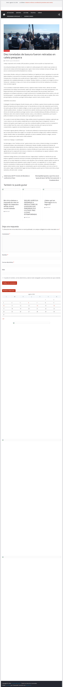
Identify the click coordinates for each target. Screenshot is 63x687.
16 (54, 305)
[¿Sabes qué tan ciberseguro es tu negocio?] (52, 189)
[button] (21, 16)
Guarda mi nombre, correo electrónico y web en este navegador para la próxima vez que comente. (32, 278)
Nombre (5, 255)
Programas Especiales (13, 16)
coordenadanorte (16, 60)
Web (3, 270)
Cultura (25, 12)
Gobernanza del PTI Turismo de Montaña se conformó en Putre (17, 177)
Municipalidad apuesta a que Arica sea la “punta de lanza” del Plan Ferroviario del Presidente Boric (47, 178)
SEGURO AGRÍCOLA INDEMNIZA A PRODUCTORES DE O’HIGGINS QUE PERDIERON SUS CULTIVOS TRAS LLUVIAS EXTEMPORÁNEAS (31, 207)
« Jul (3, 318)
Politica (33, 12)
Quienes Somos (28, 16)
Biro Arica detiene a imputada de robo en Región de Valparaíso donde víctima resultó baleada (11, 204)
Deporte (18, 12)
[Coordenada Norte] (4, 14)
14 (37, 305)
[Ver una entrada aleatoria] (59, 14)
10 (3, 305)
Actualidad (10, 12)
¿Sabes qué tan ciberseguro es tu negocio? (50, 202)
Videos (40, 12)
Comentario (6, 234)
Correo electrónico (8, 262)
